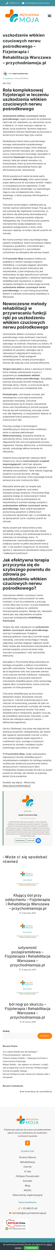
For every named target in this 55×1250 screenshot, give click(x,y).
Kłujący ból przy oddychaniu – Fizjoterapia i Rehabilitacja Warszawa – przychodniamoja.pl (27, 902)
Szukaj (6, 1031)
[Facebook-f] (27, 1143)
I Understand (31, 1248)
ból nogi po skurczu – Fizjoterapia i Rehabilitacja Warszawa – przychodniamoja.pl (27, 1010)
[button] (49, 15)
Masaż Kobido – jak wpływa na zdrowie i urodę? (25, 1064)
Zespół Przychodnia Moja (27, 815)
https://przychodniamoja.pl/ (17, 785)
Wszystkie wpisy (20, 840)
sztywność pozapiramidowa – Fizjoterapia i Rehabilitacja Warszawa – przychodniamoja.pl (27, 956)
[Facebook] (38, 840)
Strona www (31, 840)
